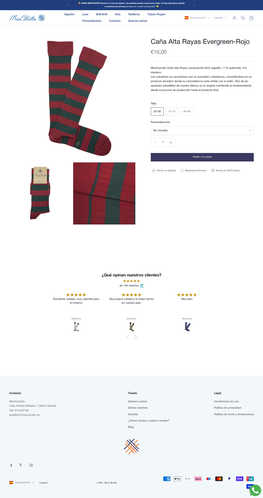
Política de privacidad (227, 408)
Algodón (69, 14)
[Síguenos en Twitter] (21, 465)
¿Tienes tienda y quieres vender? (148, 421)
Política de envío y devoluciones (234, 414)
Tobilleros (134, 14)
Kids (118, 14)
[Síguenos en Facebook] (11, 465)
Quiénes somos (137, 401)
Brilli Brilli (101, 14)
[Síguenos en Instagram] (31, 465)
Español (219, 18)
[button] (128, 336)
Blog (131, 427)
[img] (131, 281)
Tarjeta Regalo (156, 14)
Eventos (133, 414)
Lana (85, 14)
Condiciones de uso (226, 401)
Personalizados (91, 21)
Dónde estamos (138, 408)
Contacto (115, 21)
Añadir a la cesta (202, 157)
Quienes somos (137, 21)
